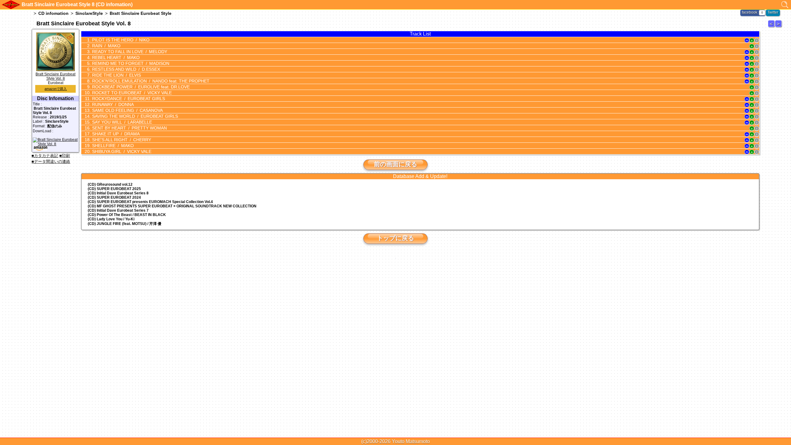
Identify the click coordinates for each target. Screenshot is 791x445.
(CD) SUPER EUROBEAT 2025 (114, 189)
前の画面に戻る (395, 164)
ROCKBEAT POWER (140, 86)
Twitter (773, 12)
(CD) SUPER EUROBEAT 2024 (114, 197)
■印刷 (64, 155)
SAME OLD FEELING (127, 110)
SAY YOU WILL (121, 122)
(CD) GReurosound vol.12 (110, 184)
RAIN (106, 45)
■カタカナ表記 (45, 155)
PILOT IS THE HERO (120, 39)
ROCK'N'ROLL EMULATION (150, 80)
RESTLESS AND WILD (125, 69)
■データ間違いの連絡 (51, 161)
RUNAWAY (112, 104)
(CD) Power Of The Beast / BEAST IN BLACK (127, 215)
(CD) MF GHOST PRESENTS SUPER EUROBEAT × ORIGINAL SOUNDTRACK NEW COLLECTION (172, 206)
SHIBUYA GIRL (121, 151)
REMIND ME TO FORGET (130, 63)
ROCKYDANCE (128, 98)
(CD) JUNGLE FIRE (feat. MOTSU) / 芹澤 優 (124, 224)
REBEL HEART (115, 57)
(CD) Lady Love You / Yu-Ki (111, 219)
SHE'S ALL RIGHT (121, 139)
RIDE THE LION (116, 75)
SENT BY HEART (129, 127)
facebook (749, 12)
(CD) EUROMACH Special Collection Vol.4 (150, 202)
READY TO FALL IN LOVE (129, 51)
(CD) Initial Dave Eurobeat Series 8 (118, 193)
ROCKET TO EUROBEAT (131, 92)
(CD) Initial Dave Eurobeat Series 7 (118, 210)
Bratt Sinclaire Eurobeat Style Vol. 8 (55, 76)
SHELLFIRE (112, 145)
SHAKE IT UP (115, 133)
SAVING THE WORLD (134, 116)
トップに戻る (395, 238)
